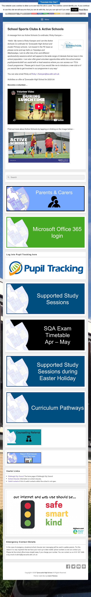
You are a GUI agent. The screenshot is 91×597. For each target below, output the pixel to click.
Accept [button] (74, 9)
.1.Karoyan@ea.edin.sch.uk (45, 73)
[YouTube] (79, 567)
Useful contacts (13, 481)
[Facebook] (68, 567)
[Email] (84, 567)
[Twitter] (73, 567)
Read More (83, 9)
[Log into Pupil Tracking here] (45, 277)
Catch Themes (52, 576)
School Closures (13, 479)
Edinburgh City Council (16, 476)
